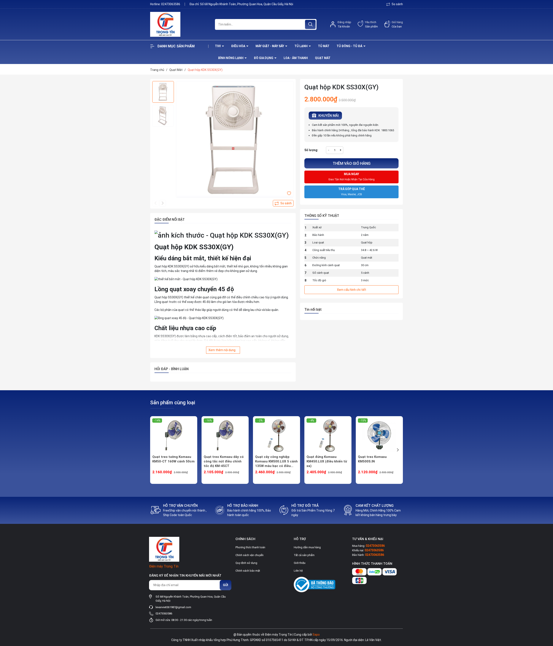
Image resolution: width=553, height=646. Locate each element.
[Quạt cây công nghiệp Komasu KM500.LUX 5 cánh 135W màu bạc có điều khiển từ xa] (276, 435)
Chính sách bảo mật (247, 570)
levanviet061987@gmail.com (173, 607)
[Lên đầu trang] (546, 618)
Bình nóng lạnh (231, 58)
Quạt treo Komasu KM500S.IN (372, 459)
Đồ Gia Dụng (264, 58)
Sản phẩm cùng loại (172, 403)
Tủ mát (323, 46)
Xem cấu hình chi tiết (351, 289)
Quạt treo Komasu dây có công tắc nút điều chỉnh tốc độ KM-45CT (224, 461)
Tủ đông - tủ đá (350, 46)
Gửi (225, 585)
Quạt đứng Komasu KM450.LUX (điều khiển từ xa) (327, 461)
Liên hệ (298, 570)
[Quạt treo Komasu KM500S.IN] (379, 435)
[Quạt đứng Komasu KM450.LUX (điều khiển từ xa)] (328, 435)
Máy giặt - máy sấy (270, 46)
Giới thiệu (299, 562)
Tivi (218, 46)
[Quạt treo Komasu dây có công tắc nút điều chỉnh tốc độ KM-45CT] (225, 435)
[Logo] (179, 24)
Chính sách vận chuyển (249, 555)
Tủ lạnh (301, 46)
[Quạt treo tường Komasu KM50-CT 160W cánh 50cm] (173, 435)
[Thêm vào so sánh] (283, 203)
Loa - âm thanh (296, 58)
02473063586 (171, 4)
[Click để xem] (234, 139)
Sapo (316, 634)
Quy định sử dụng (246, 562)
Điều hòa (238, 46)
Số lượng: (311, 150)
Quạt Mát (323, 58)
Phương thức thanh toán (250, 547)
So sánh (397, 4)
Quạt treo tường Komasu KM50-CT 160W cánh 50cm (173, 459)
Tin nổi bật (313, 309)
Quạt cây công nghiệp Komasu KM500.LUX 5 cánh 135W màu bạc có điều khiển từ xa (276, 461)
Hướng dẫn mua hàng (307, 547)
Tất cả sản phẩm (304, 555)
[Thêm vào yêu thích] (289, 193)
